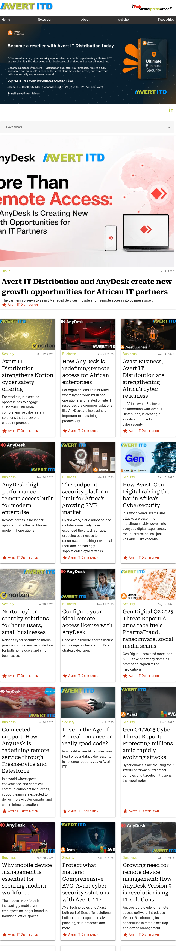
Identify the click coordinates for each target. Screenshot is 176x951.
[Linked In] (171, 110)
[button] (169, 127)
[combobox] (87, 127)
